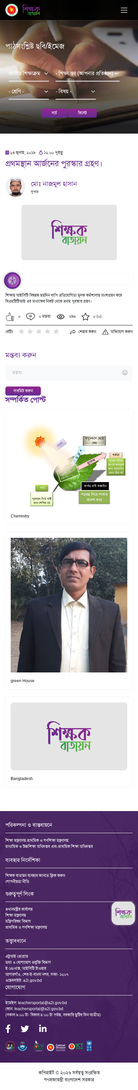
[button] (9, 316)
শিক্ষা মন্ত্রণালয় (15, 915)
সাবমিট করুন (23, 390)
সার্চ (54, 113)
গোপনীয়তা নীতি (17, 881)
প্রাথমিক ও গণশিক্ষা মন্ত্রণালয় (26, 927)
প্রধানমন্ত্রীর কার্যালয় (18, 909)
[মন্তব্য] (68, 373)
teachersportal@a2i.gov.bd (42, 1002)
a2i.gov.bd (32, 980)
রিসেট (82, 113)
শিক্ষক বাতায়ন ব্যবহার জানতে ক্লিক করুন (35, 875)
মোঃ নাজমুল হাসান (54, 183)
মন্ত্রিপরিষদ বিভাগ (18, 921)
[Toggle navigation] (124, 10)
